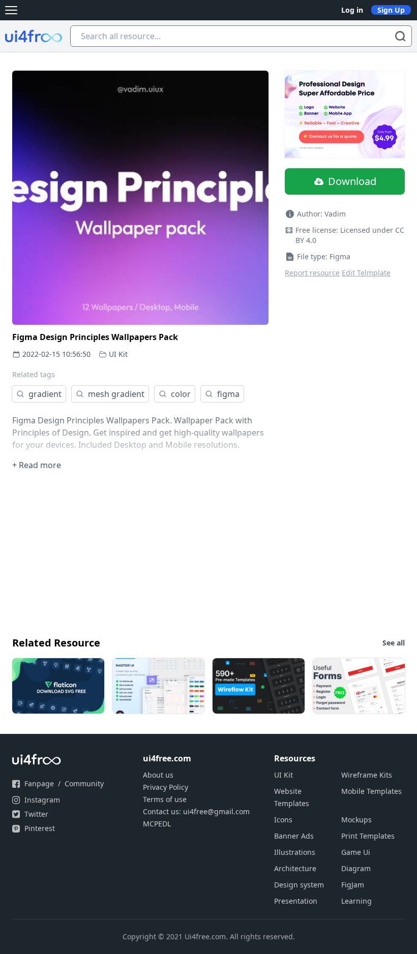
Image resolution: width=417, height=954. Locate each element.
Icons (283, 819)
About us (158, 775)
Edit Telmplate (366, 273)
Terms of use (165, 799)
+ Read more (36, 465)
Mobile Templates (371, 791)
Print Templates (368, 836)
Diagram (356, 868)
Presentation (295, 901)
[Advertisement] (208, 552)
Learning (356, 901)
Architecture (295, 868)
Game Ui (355, 852)
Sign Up (391, 10)
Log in (352, 10)
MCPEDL (157, 823)
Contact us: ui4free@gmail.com (196, 811)
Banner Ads (294, 836)
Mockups (356, 819)
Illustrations (294, 852)
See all (393, 643)
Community (84, 783)
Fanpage (39, 783)
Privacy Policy (165, 787)
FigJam (352, 884)
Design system (299, 884)
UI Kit (118, 354)
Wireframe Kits (366, 775)
